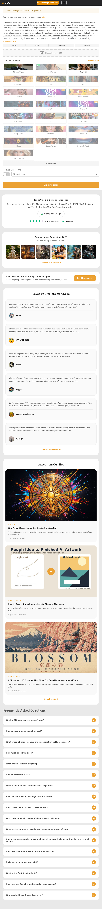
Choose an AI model (11, 60)
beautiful (71, 38)
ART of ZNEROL (22, 340)
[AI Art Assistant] (43, 17)
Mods (37, 45)
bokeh (6, 38)
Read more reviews (49, 449)
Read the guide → (85, 278)
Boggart (19, 390)
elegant (17, 38)
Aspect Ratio (17, 170)
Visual (14, 45)
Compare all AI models (50, 262)
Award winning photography (36, 38)
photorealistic (57, 38)
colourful (83, 38)
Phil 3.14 (19, 439)
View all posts (50, 699)
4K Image (6, 170)
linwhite (19, 365)
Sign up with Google (52, 214)
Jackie (18, 315)
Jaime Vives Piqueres (25, 414)
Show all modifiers (9, 42)
